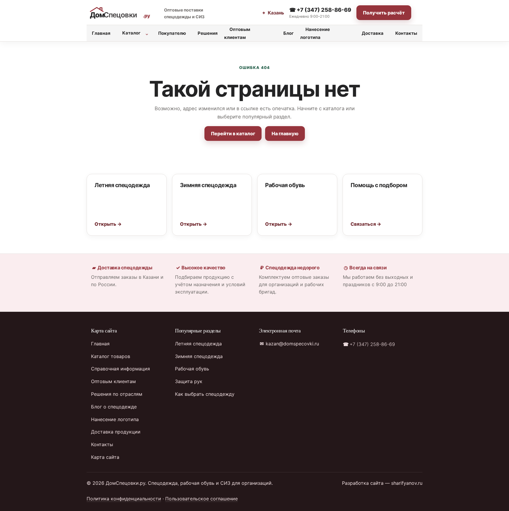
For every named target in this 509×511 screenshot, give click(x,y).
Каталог (131, 33)
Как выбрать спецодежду (204, 394)
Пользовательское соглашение (201, 499)
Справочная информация (120, 369)
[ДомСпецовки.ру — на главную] (121, 12)
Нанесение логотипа (315, 33)
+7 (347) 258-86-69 (323, 9)
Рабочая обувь (192, 369)
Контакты (406, 33)
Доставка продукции (116, 432)
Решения (208, 33)
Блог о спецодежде (114, 407)
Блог (288, 33)
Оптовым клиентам (237, 33)
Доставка (373, 33)
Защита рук (188, 381)
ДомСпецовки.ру (125, 483)
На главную (285, 133)
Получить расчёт (384, 13)
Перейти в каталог (233, 133)
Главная (101, 33)
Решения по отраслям (116, 394)
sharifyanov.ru (406, 483)
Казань (275, 13)
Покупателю (172, 33)
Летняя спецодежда (198, 344)
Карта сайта (105, 457)
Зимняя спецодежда (199, 356)
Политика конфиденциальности (124, 499)
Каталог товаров (110, 356)
